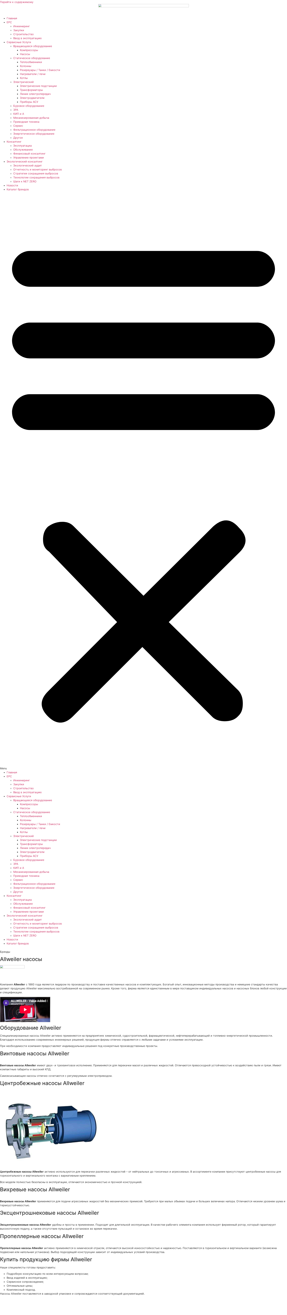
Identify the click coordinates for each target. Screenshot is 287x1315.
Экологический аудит (27, 165)
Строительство (23, 34)
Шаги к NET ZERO (24, 181)
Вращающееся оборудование (32, 46)
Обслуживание (23, 149)
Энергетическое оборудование (33, 133)
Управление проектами (28, 157)
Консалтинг (14, 141)
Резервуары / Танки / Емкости (40, 70)
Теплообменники (31, 62)
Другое (18, 137)
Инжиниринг (21, 26)
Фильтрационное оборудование (34, 129)
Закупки (18, 30)
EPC (9, 22)
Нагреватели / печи (33, 74)
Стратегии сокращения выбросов (35, 173)
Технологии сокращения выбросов (36, 177)
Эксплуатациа (22, 145)
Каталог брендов (18, 189)
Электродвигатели (32, 97)
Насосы (25, 54)
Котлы (24, 78)
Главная (12, 18)
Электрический (23, 82)
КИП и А (18, 113)
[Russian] (15, 947)
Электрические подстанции (38, 86)
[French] (6, 947)
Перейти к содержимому (16, 2)
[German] (11, 947)
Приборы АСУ (29, 101)
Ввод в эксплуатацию (27, 38)
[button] (143, 480)
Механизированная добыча (31, 117)
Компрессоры (29, 50)
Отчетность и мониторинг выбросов (37, 169)
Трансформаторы (31, 90)
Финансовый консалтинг (29, 153)
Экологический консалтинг (25, 161)
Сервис (18, 125)
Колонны (25, 66)
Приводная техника (26, 121)
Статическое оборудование (31, 58)
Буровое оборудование (28, 105)
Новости (12, 185)
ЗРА (15, 109)
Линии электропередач (35, 94)
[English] (2, 947)
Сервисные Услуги (19, 42)
